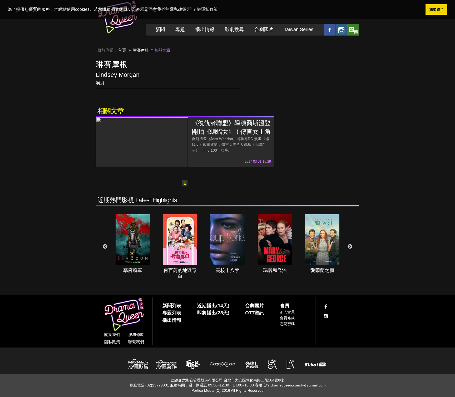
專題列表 (171, 312)
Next (350, 246)
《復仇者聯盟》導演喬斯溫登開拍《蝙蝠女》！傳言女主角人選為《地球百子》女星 (231, 132)
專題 (180, 29)
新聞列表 (171, 305)
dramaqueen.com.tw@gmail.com (298, 385)
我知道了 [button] (436, 9)
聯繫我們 (136, 342)
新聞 (160, 29)
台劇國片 (263, 29)
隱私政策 (112, 342)
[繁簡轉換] (353, 30)
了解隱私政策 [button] (205, 9)
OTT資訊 (254, 312)
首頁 (122, 50)
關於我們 (112, 334)
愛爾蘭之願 (322, 270)
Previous (105, 246)
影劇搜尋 (234, 29)
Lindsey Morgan (118, 74)
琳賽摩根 (141, 50)
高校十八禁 (227, 270)
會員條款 (287, 318)
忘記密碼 (287, 324)
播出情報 (204, 29)
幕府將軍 (132, 270)
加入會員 (287, 312)
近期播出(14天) (213, 305)
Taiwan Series (298, 29)
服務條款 (136, 334)
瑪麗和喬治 (275, 270)
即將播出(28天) (213, 312)
